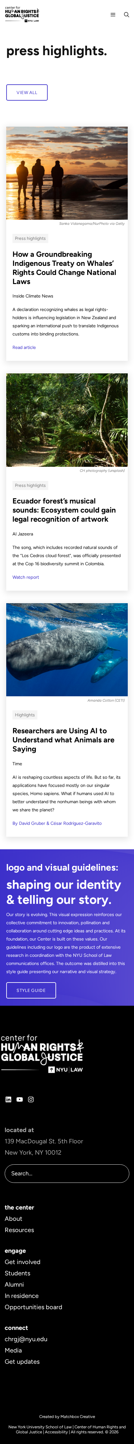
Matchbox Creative (77, 1416)
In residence (22, 1295)
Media (13, 1350)
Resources (19, 1230)
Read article (24, 347)
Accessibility (56, 1432)
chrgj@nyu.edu (26, 1339)
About (13, 1218)
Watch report (25, 577)
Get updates (22, 1361)
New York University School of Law (40, 1427)
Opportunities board (33, 1307)
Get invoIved (23, 1262)
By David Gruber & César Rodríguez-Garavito (57, 823)
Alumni (14, 1284)
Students (17, 1273)
